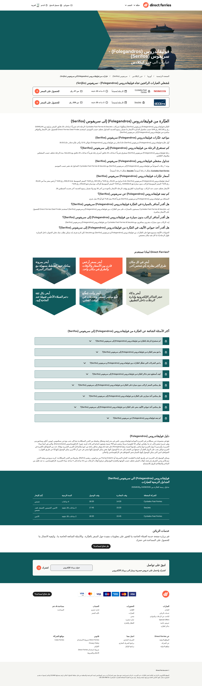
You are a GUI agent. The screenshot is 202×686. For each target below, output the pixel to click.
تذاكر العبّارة (165, 626)
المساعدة (61, 610)
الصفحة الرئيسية (162, 76)
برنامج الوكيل (129, 646)
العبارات (131, 613)
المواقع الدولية (164, 640)
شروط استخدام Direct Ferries (88, 650)
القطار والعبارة (129, 623)
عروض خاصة (164, 623)
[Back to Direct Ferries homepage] (157, 5)
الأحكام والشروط (93, 653)
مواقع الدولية (165, 646)
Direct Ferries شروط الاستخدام (88, 640)
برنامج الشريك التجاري (126, 643)
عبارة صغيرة (130, 620)
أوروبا (149, 76)
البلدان (167, 610)
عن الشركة (165, 643)
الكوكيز (96, 646)
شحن (132, 616)
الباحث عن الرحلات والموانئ (159, 616)
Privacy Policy (94, 643)
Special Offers (164, 620)
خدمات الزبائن (164, 613)
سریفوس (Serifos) (120, 76)
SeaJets (130, 171)
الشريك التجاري (129, 640)
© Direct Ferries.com (162, 670)
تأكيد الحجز (95, 613)
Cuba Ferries (59, 640)
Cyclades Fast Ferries (160, 171)
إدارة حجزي (95, 610)
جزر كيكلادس (137, 76)
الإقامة (132, 610)
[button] (102, 341)
